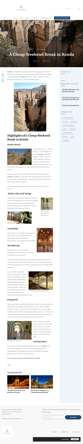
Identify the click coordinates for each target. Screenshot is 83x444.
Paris (72, 136)
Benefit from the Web (68, 117)
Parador (16, 177)
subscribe (73, 417)
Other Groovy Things (67, 132)
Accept (75, 439)
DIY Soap (65, 121)
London (64, 128)
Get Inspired (74, 121)
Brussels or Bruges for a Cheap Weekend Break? (42, 385)
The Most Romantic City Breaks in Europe (18, 385)
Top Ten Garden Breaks (71, 105)
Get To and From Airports (68, 125)
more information (65, 439)
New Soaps (72, 128)
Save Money (66, 140)
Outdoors (37, 61)
